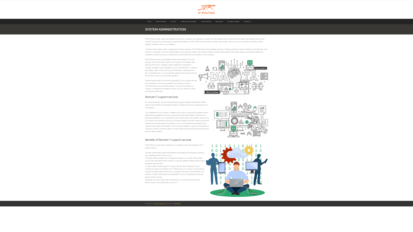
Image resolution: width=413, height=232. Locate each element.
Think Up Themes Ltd (160, 203)
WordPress (177, 203)
